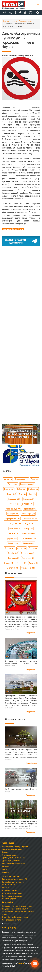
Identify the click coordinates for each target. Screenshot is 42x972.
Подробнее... (31, 632)
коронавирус (13, 509)
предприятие (28, 533)
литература (28, 514)
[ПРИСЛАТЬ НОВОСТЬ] (35, 964)
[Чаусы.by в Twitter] (25, 13)
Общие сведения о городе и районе (15, 847)
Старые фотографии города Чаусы (15, 917)
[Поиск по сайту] (37, 12)
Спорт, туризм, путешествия (12, 896)
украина (21, 563)
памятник (14, 528)
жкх (32, 494)
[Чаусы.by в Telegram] (4, 13)
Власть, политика (8, 885)
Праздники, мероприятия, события (15, 909)
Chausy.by (21, 963)
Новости (6, 872)
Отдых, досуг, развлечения (12, 893)
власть (8, 489)
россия (9, 548)
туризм (8, 563)
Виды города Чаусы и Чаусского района (17, 906)
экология (12, 568)
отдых (29, 523)
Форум (4, 869)
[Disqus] (21, 325)
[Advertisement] (21, 270)
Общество (5, 888)
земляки (28, 499)
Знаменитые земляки (10, 855)
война (21, 489)
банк (34, 479)
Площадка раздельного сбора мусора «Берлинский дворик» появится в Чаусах (22, 433)
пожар (28, 528)
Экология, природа (9, 899)
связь (21, 548)
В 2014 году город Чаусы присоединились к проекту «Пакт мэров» (19, 455)
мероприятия (12, 518)
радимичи (13, 543)
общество (15, 523)
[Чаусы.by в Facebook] (20, 13)
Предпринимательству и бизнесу (14, 863)
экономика (28, 568)
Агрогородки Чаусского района (13, 858)
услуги (33, 563)
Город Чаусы (8, 843)
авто (7, 479)
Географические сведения (12, 849)
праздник (12, 533)
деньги (10, 494)
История (5, 852)
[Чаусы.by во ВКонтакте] (10, 13)
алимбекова (21, 479)
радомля (28, 543)
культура (12, 514)
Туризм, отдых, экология (11, 861)
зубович (14, 504)
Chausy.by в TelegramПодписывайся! (15, 241)
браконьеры (26, 484)
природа (11, 538)
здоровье (14, 499)
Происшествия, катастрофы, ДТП (14, 879)
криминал (30, 509)
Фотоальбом (7, 902)
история (27, 504)
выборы (32, 489)
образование (30, 518)
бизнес (12, 484)
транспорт (28, 558)
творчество (27, 553)
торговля (13, 558)
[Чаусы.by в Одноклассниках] (15, 13)
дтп (22, 494)
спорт (33, 548)
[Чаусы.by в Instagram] (30, 13)
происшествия (28, 538)
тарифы (12, 553)
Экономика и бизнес (9, 890)
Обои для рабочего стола (11, 920)
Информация (6, 866)
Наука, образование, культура (13, 882)
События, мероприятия (10, 876)
